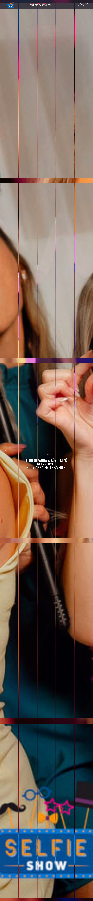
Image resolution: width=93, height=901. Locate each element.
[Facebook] (79, 4)
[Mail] (86, 4)
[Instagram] (82, 4)
